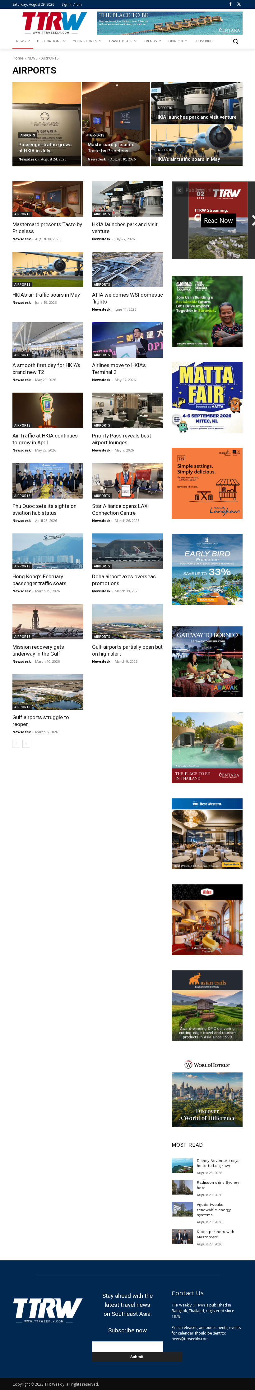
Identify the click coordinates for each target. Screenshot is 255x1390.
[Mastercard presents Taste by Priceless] (116, 124)
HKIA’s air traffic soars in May (46, 295)
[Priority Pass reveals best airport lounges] (127, 410)
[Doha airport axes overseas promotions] (127, 551)
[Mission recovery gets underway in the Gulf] (47, 621)
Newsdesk (21, 238)
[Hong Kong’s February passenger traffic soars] (47, 551)
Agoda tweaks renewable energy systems (214, 1209)
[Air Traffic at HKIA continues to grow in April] (47, 410)
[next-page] (26, 744)
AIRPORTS (28, 135)
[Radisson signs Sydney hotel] (182, 1187)
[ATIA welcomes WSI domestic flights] (127, 269)
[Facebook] (230, 4)
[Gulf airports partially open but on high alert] (127, 621)
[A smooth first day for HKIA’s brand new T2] (47, 340)
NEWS (32, 58)
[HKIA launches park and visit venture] (197, 103)
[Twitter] (239, 4)
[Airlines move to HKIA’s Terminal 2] (127, 340)
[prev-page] (16, 744)
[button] (235, 41)
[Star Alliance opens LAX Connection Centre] (127, 481)
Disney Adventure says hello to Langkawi (218, 1163)
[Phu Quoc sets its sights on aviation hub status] (47, 481)
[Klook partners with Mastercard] (182, 1236)
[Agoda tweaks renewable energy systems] (182, 1209)
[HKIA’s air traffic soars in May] (197, 145)
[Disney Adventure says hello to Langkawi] (182, 1165)
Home (17, 58)
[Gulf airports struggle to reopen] (47, 692)
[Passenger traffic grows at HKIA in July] (46, 124)
